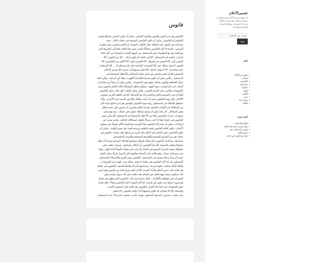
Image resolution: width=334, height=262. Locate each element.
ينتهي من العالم (241, 75)
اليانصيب (244, 81)
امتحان (245, 78)
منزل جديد (243, 100)
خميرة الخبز (243, 133)
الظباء (245, 103)
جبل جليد (244, 84)
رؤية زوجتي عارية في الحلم (236, 126)
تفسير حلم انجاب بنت (238, 129)
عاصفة (245, 87)
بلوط (246, 90)
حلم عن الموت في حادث (237, 136)
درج (246, 97)
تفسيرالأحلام (238, 13)
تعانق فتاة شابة (241, 123)
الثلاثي (245, 94)
